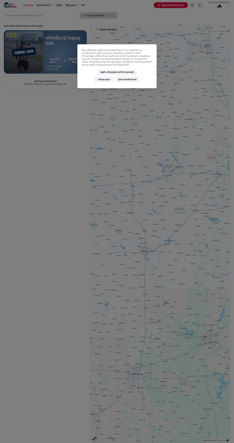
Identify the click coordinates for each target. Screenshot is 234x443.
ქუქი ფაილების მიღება (127, 79)
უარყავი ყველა (104, 79)
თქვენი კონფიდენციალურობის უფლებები (117, 72)
